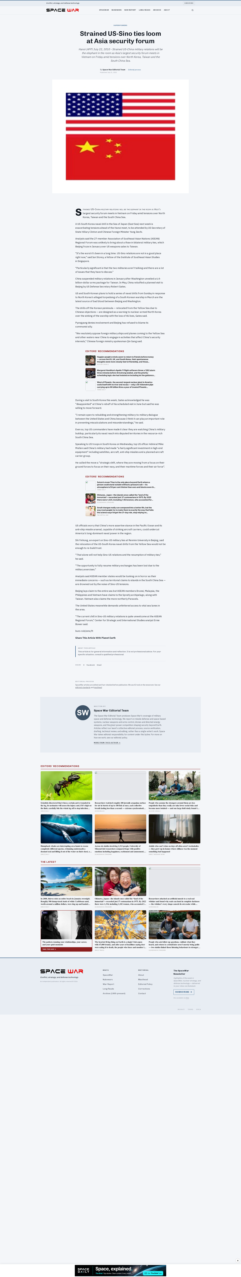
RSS (187, 998)
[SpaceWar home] (62, 10)
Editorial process (134, 70)
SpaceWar (104, 10)
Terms (190, 1009)
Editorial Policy (145, 984)
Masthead (143, 979)
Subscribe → (183, 992)
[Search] (192, 10)
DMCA (198, 1009)
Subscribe (189, 3)
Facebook (91, 665)
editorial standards (82, 687)
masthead (98, 687)
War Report (130, 10)
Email (99, 665)
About (167, 10)
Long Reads (144, 10)
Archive (157, 10)
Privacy (181, 1009)
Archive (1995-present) (114, 993)
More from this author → (107, 743)
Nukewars (117, 10)
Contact (142, 993)
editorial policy (120, 737)
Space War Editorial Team (114, 69)
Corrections (144, 989)
